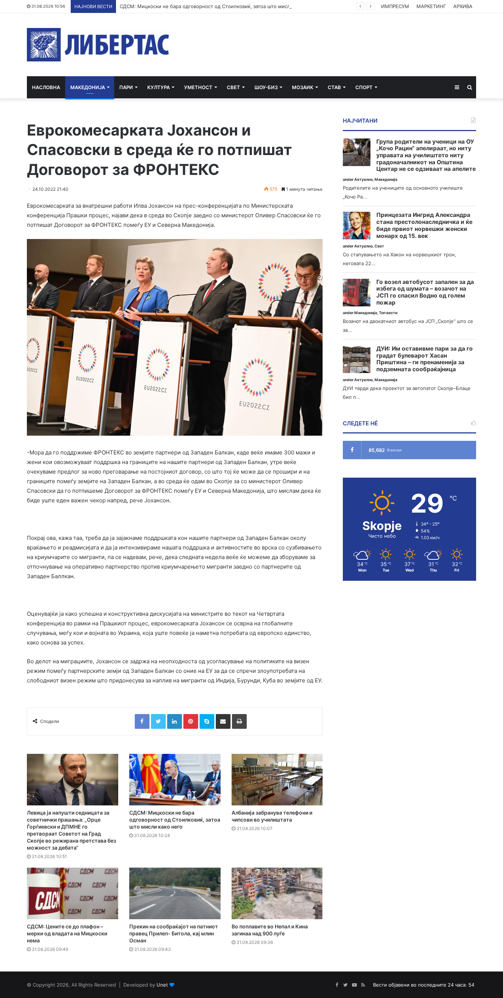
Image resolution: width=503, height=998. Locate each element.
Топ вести (388, 312)
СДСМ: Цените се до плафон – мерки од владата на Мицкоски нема (67, 933)
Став (334, 87)
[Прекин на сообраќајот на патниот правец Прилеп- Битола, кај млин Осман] (175, 893)
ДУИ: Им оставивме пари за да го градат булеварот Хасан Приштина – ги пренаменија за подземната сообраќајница (424, 359)
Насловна (46, 87)
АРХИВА (462, 6)
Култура (158, 87)
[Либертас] (98, 45)
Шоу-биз (266, 87)
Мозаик (302, 87)
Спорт (364, 87)
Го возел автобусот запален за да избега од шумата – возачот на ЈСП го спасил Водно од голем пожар (425, 292)
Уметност (198, 87)
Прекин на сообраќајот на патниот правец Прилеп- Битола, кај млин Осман (173, 933)
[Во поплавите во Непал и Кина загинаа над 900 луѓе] (277, 893)
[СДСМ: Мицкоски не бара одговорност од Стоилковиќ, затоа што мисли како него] (175, 779)
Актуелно (363, 179)
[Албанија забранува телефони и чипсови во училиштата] (277, 779)
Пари (126, 87)
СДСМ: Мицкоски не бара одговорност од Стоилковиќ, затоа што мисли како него (219, 6)
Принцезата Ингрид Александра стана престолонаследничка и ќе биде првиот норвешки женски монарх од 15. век (424, 225)
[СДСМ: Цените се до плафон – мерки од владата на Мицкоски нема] (72, 893)
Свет (233, 87)
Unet (162, 985)
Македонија (87, 87)
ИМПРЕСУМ (395, 6)
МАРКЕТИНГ (431, 6)
